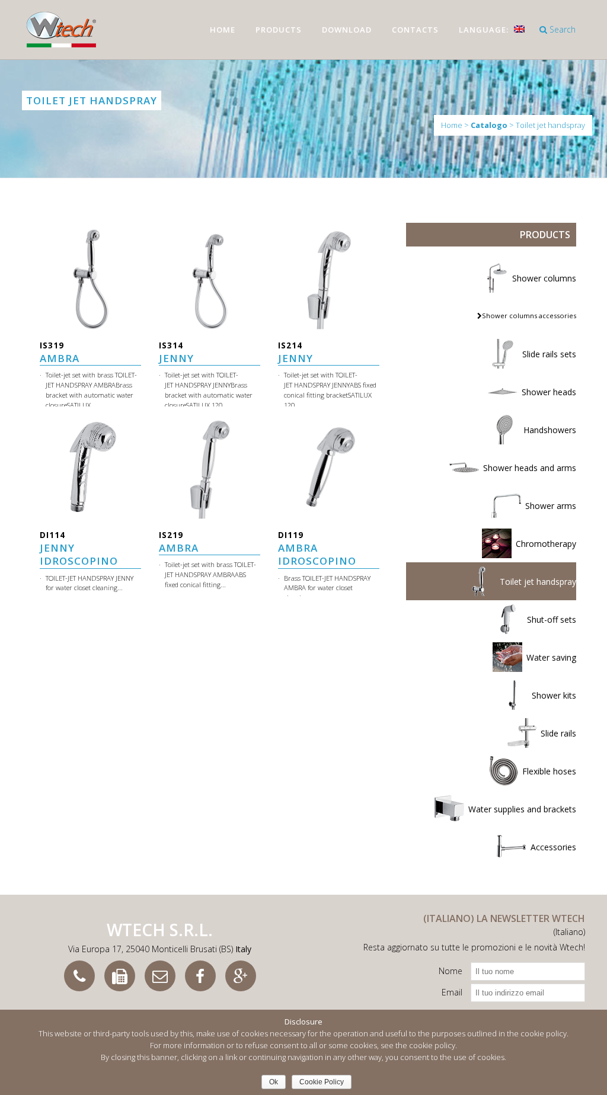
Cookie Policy (321, 1082)
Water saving (551, 657)
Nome (450, 970)
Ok (273, 1082)
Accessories (553, 847)
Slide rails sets (549, 354)
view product (90, 288)
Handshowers (549, 430)
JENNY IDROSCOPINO (79, 548)
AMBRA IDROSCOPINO (317, 548)
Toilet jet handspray (538, 581)
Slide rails (558, 733)
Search (561, 29)
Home (451, 125)
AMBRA (59, 352)
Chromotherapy (546, 543)
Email (452, 992)
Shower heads (549, 392)
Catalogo (489, 125)
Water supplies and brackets (522, 809)
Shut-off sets (551, 619)
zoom (90, 264)
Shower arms (550, 505)
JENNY (176, 352)
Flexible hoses (549, 771)
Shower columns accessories (529, 315)
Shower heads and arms (529, 467)
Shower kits (554, 695)
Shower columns (544, 278)
